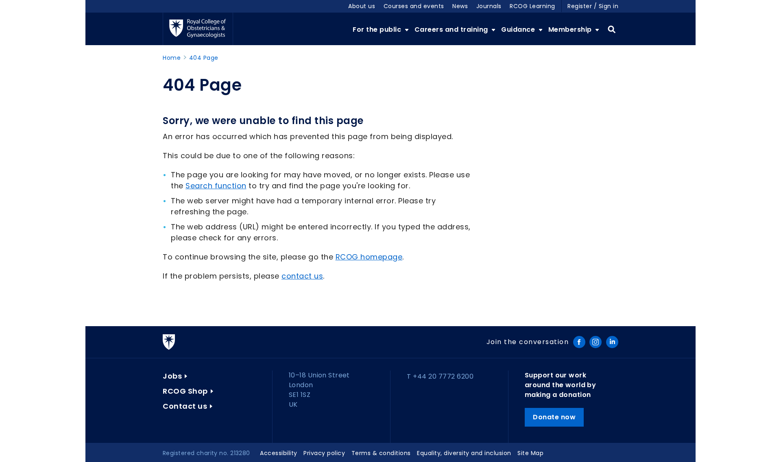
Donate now (554, 417)
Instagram (595, 342)
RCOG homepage (369, 257)
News (460, 6)
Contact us (185, 406)
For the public (378, 29)
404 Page (203, 58)
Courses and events (414, 6)
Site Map (530, 453)
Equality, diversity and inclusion (464, 453)
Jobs (172, 376)
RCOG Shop (185, 391)
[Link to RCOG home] (198, 29)
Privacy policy (324, 453)
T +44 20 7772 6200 (440, 376)
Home (172, 58)
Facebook (579, 342)
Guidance (519, 29)
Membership (571, 29)
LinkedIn (612, 342)
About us (361, 6)
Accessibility (278, 453)
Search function (216, 186)
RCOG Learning (532, 6)
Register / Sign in (592, 6)
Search (611, 30)
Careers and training (452, 29)
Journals (489, 6)
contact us (302, 276)
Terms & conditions (381, 453)
